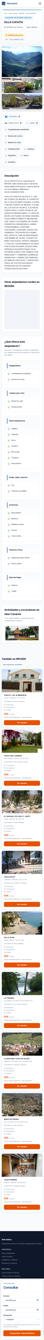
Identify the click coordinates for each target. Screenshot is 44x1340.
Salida (5, 1306)
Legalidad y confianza (9, 1260)
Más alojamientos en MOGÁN (12, 664)
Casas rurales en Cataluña (11, 1276)
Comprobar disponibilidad (22, 1333)
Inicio (5, 13)
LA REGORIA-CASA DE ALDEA (17, 1059)
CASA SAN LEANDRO (13, 756)
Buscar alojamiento (8, 1253)
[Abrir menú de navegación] (40, 3)
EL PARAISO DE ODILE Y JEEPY (17, 816)
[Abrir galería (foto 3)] (22, 101)
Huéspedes (7, 1315)
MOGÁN (21, 13)
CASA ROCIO (9, 877)
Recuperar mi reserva (9, 1263)
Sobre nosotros (7, 1256)
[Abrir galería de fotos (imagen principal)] (22, 61)
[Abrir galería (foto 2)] (22, 85)
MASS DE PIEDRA (11, 1119)
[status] (14, 35)
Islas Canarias (13, 13)
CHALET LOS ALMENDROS (15, 695)
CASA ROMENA (10, 1180)
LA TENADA (9, 998)
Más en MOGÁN (32, 27)
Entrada (6, 1296)
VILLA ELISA (9, 937)
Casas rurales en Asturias (10, 1273)
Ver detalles (22, 723)
